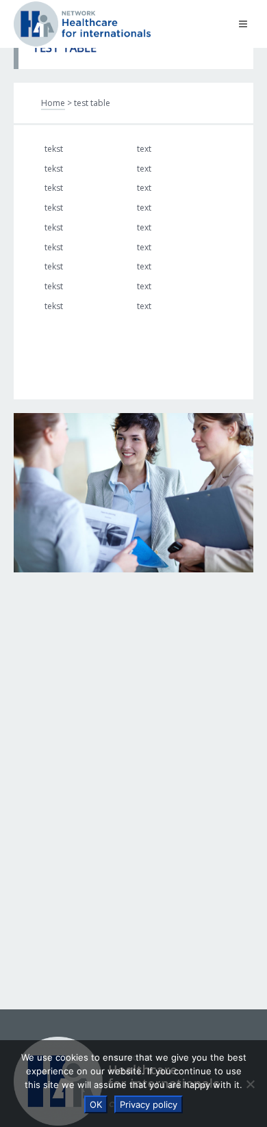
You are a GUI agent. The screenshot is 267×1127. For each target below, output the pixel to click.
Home (53, 103)
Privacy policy (148, 1104)
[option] (133, 492)
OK (96, 1104)
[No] (250, 1084)
